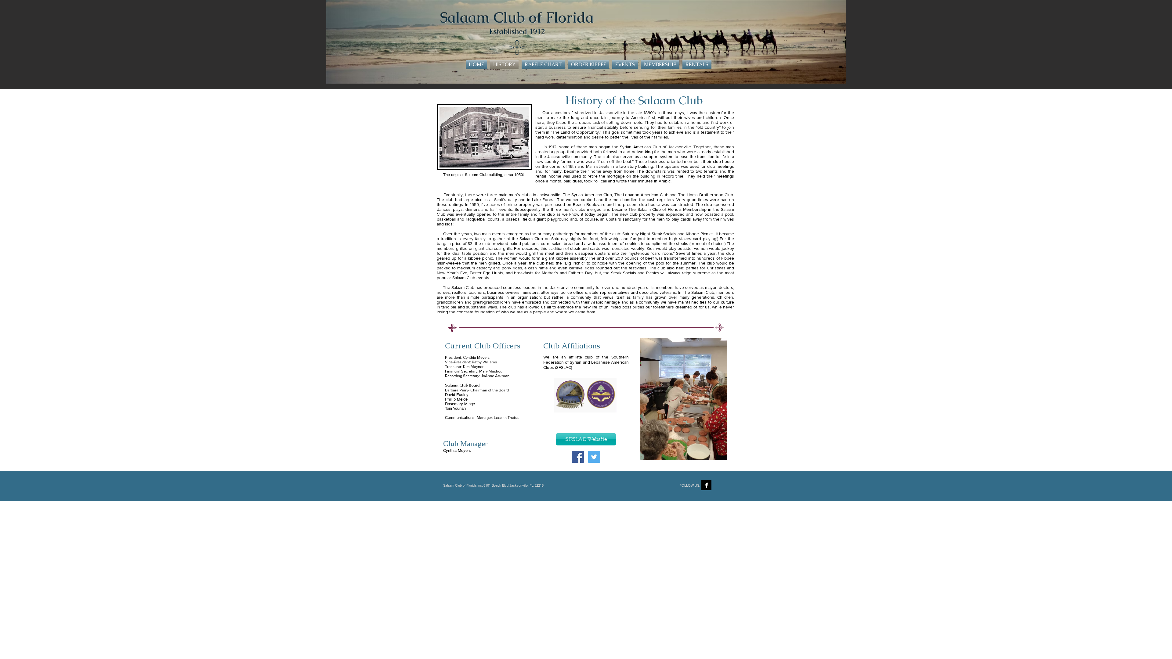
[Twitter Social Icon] (594, 457)
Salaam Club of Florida (517, 17)
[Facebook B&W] (706, 485)
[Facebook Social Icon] (578, 457)
